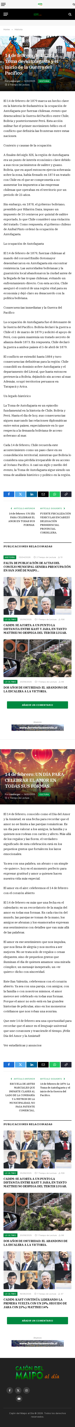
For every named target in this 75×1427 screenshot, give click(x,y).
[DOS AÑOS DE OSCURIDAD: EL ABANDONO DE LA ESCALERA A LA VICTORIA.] (37, 658)
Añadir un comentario (37, 705)
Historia (44, 81)
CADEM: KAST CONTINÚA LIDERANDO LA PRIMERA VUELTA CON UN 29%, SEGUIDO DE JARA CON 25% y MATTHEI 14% (35, 1303)
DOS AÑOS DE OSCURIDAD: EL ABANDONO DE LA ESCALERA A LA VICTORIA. (35, 689)
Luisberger (14, 81)
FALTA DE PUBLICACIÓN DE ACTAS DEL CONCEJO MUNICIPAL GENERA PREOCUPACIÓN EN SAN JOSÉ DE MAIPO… (37, 566)
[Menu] (3, 4)
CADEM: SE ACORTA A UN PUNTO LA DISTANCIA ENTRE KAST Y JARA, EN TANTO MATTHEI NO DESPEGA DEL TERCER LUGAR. (35, 628)
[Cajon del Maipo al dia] (40, 4)
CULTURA (44, 794)
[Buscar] (73, 4)
